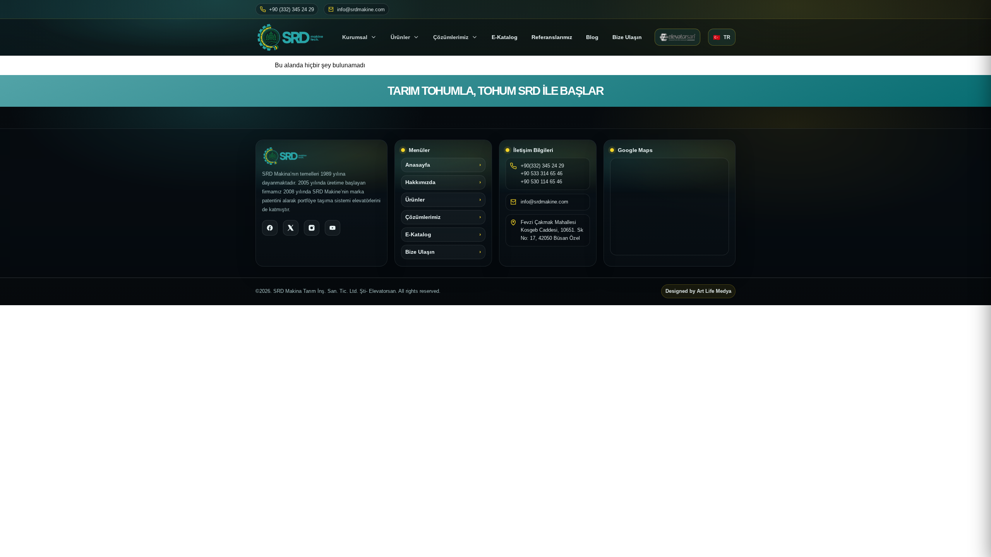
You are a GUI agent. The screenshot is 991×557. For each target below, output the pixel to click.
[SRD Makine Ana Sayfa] (292, 37)
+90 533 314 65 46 (541, 173)
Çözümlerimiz (450, 37)
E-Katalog (418, 234)
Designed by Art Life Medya (698, 291)
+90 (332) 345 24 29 (291, 9)
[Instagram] (311, 228)
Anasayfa (417, 165)
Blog (592, 37)
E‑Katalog (505, 37)
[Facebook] (270, 228)
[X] (290, 228)
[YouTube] (332, 228)
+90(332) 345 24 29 (542, 166)
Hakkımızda (420, 182)
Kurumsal (354, 37)
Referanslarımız (552, 37)
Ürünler (400, 37)
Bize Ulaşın (627, 37)
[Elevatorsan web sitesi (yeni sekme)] (677, 37)
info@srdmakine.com (361, 9)
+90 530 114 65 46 (541, 182)
